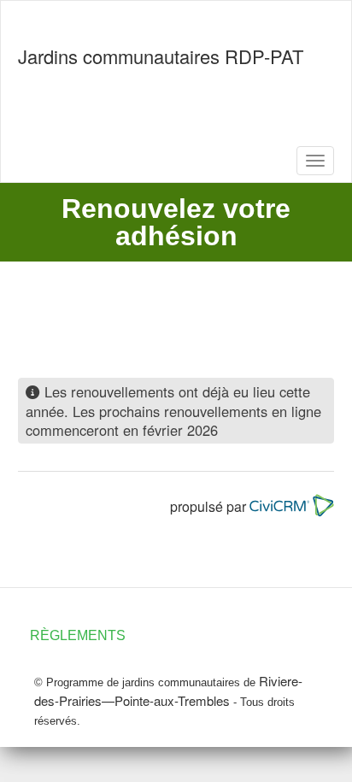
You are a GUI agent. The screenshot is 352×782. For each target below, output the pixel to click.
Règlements (78, 635)
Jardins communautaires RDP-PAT (160, 56)
